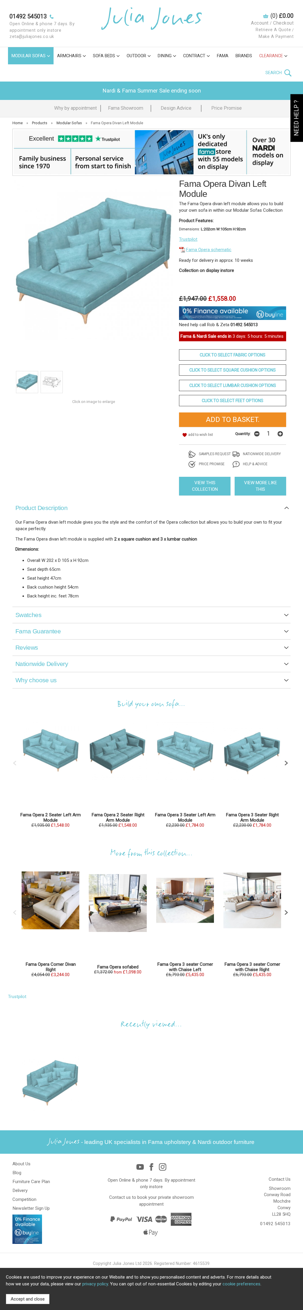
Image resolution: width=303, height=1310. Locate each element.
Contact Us (280, 1179)
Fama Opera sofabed (117, 967)
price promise (211, 464)
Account (260, 23)
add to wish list (200, 435)
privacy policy (95, 1284)
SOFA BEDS (104, 55)
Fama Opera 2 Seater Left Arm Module (50, 817)
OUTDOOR (136, 55)
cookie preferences (241, 1284)
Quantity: (243, 433)
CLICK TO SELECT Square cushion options (232, 370)
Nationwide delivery (261, 454)
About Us (21, 1163)
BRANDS (244, 55)
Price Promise (226, 108)
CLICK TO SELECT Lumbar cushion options (232, 385)
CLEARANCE (271, 55)
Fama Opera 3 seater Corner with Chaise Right (252, 967)
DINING (165, 55)
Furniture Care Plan (31, 1181)
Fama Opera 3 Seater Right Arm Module (252, 817)
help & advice (254, 464)
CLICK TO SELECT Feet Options (232, 400)
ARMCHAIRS (69, 55)
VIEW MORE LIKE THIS (260, 486)
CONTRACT (194, 55)
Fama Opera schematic (208, 249)
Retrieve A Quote (273, 29)
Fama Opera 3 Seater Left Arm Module (185, 817)
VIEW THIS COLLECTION (205, 486)
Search (274, 72)
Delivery (20, 1190)
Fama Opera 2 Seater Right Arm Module (117, 817)
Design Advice (176, 108)
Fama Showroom (125, 108)
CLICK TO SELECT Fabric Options (232, 355)
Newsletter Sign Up (31, 1208)
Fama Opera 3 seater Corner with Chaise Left (185, 967)
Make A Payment (276, 36)
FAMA (222, 55)
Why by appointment (75, 108)
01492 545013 (275, 1223)
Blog (16, 1172)
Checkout (283, 23)
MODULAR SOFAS (29, 55)
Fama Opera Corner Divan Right (50, 967)
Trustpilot (188, 239)
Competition (24, 1199)
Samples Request (214, 454)
